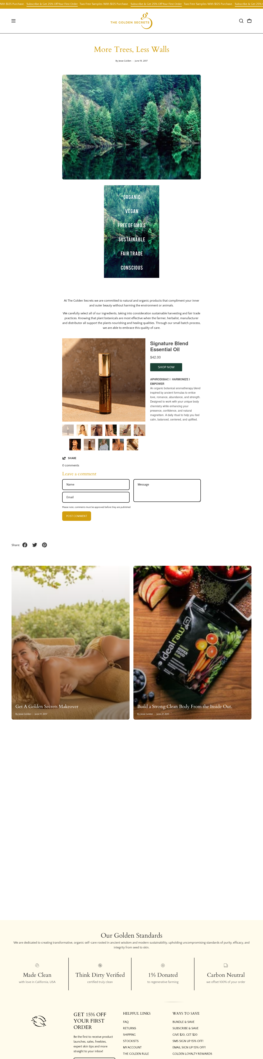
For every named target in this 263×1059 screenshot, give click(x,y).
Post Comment (76, 516)
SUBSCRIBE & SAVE (186, 1028)
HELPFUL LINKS (137, 1014)
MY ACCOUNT (132, 1047)
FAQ (126, 1022)
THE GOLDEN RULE (136, 1054)
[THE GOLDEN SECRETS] (131, 21)
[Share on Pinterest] (44, 545)
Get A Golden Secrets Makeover (46, 706)
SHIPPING (129, 1034)
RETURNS (129, 1028)
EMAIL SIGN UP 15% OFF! (189, 1047)
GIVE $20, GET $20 (185, 1034)
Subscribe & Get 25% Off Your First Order (32, 4)
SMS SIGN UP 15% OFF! (188, 1041)
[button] (241, 21)
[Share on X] (35, 545)
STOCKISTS (131, 1041)
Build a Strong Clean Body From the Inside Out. (184, 706)
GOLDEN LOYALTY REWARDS (192, 1054)
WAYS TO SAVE (186, 1014)
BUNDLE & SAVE (183, 1022)
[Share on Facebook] (25, 545)
